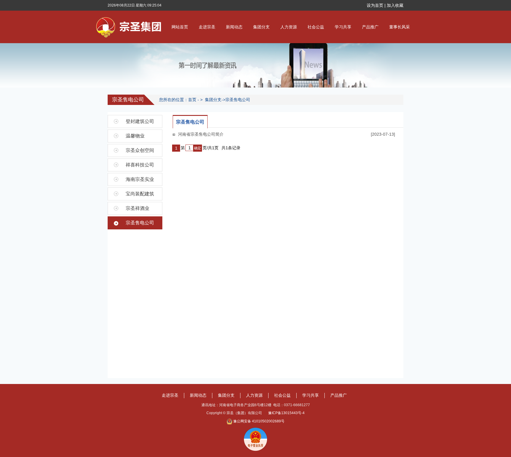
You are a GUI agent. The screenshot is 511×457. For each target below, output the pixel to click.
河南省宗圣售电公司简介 (201, 134)
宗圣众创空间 (140, 150)
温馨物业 (135, 135)
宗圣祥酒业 (137, 208)
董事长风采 (399, 27)
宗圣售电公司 (237, 99)
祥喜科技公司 (140, 164)
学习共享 (343, 27)
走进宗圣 (207, 27)
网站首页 (180, 27)
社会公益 (316, 27)
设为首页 (375, 5)
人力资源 (288, 27)
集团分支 (261, 27)
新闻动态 (234, 27)
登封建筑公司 (140, 121)
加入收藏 (395, 5)
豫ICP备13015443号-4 (286, 413)
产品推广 (370, 27)
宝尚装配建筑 (140, 193)
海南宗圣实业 (140, 179)
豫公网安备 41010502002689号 (258, 421)
